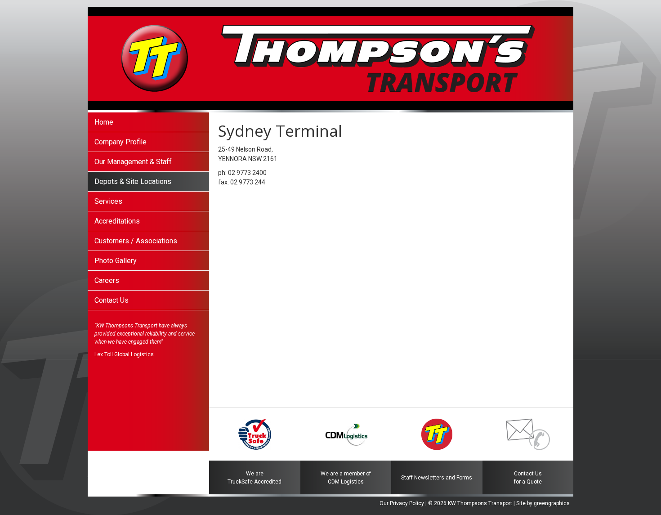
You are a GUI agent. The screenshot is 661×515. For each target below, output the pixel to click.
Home (103, 122)
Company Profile (120, 142)
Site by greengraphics (543, 503)
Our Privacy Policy (402, 503)
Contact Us (111, 300)
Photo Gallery (115, 260)
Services (108, 201)
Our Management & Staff (133, 161)
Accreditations (117, 221)
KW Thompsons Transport (480, 503)
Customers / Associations (135, 241)
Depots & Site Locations (132, 181)
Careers (106, 280)
